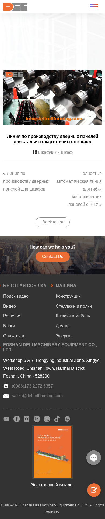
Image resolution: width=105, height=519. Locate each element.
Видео (9, 306)
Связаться (13, 336)
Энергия (64, 336)
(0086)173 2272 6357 (32, 386)
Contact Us (52, 256)
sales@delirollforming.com (37, 396)
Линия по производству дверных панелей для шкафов (26, 181)
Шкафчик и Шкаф (55, 152)
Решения (12, 316)
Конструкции (68, 296)
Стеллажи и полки (74, 306)
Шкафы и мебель (73, 316)
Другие (63, 326)
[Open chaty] (93, 457)
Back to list (52, 222)
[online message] (94, 490)
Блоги (9, 326)
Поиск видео (16, 296)
